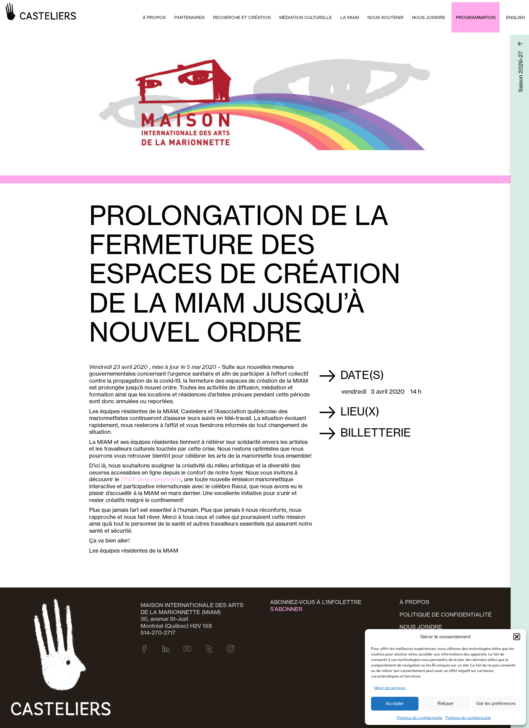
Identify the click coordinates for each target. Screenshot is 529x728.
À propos (414, 602)
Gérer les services (389, 687)
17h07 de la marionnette (151, 479)
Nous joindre (428, 17)
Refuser (445, 703)
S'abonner (286, 609)
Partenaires (189, 17)
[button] (517, 637)
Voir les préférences (496, 703)
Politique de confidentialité (419, 717)
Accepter (395, 703)
